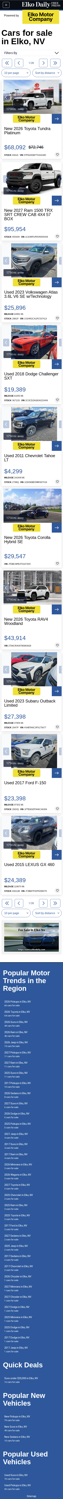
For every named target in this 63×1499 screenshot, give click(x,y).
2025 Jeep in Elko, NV (16, 1248)
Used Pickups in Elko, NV (17, 1487)
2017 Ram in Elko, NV (15, 1156)
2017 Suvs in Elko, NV (16, 1146)
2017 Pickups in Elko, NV (17, 1085)
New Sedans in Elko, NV (17, 1438)
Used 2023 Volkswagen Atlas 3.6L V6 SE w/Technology (31, 294)
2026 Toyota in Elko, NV (17, 1013)
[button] (6, 97)
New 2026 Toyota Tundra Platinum (27, 131)
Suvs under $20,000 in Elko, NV (21, 1380)
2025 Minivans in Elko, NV (18, 1319)
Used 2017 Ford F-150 (25, 783)
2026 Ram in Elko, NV (15, 1034)
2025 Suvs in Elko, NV (16, 1075)
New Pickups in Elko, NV (17, 1418)
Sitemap (31, 1496)
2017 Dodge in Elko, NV (16, 1339)
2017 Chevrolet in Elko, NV (18, 1268)
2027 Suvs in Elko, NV (16, 1105)
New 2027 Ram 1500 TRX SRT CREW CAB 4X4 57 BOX (28, 214)
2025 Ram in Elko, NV (15, 1207)
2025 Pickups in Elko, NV (17, 1125)
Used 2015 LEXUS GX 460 (29, 865)
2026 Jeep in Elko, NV (16, 1044)
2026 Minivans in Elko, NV (18, 1166)
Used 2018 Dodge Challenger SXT (31, 376)
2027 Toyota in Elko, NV (17, 1186)
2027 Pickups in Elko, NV (17, 1054)
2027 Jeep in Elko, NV (16, 1136)
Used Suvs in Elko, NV (16, 1477)
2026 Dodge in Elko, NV (16, 1115)
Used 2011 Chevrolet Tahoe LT (29, 458)
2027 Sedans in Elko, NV (17, 1237)
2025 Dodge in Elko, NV (16, 1329)
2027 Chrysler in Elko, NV (17, 1298)
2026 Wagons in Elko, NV (17, 1176)
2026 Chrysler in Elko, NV (17, 1278)
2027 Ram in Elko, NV (15, 1064)
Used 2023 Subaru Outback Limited (29, 703)
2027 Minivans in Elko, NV (18, 1288)
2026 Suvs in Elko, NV (16, 1024)
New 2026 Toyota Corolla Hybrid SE (27, 539)
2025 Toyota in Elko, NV (17, 1217)
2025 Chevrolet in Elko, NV (18, 1197)
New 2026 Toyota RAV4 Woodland (26, 621)
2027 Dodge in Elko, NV (16, 1309)
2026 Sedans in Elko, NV (17, 1095)
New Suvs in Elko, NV (15, 1428)
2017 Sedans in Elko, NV (17, 1258)
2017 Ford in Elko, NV (15, 1227)
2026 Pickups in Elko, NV (17, 1003)
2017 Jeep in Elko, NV (16, 1349)
